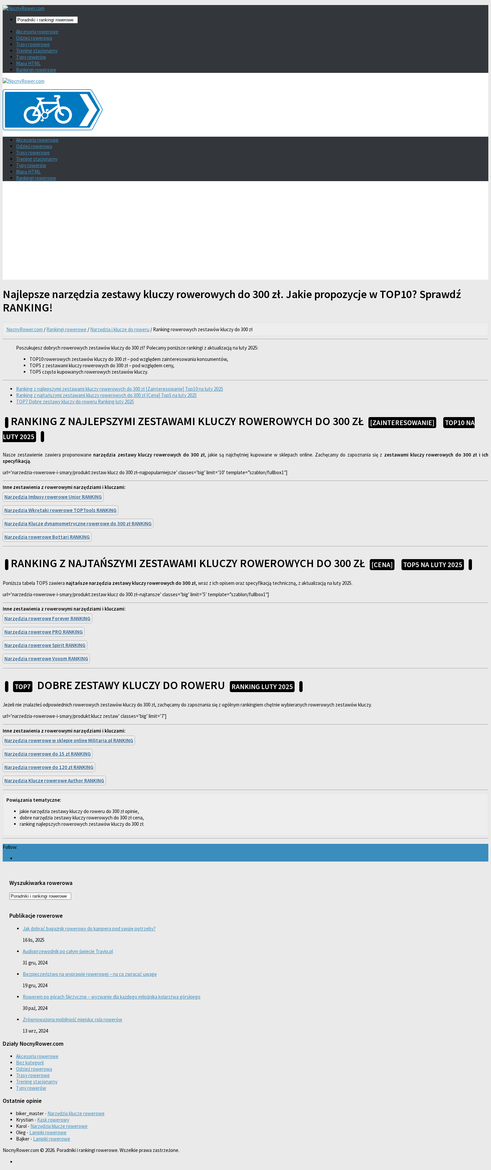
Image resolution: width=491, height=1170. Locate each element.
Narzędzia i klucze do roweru (119, 329)
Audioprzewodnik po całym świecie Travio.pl (68, 951)
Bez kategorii (30, 1062)
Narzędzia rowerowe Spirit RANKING (45, 645)
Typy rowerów (31, 57)
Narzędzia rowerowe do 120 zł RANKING (49, 767)
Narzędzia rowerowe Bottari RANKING (47, 537)
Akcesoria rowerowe (37, 31)
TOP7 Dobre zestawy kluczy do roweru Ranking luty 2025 (75, 401)
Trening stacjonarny (36, 50)
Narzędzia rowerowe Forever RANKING (47, 618)
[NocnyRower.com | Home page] (23, 8)
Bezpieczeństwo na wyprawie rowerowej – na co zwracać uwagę (90, 974)
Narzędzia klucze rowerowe (76, 1113)
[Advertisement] (245, 233)
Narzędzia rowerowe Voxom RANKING (46, 658)
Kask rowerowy (53, 1120)
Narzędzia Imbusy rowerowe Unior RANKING (53, 497)
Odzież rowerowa (34, 38)
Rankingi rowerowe (36, 70)
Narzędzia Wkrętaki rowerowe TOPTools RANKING (60, 510)
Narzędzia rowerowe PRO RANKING (43, 632)
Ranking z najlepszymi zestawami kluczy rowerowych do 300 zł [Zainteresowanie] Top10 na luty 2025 (119, 389)
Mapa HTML (28, 63)
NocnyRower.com (24, 329)
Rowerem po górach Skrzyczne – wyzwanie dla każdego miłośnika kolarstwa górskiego (111, 997)
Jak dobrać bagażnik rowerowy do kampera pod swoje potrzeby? (89, 928)
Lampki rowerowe (47, 1132)
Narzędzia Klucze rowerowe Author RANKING (54, 780)
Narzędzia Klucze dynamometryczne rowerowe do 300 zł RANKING (78, 523)
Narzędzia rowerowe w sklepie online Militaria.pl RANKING (68, 740)
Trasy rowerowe (33, 44)
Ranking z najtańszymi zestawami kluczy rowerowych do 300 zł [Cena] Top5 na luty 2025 (106, 395)
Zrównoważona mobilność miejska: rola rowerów (72, 1019)
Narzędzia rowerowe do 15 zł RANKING (47, 754)
